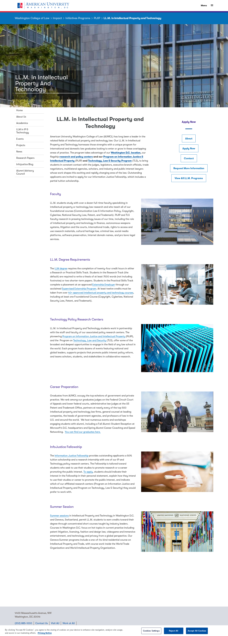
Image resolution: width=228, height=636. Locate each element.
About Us (21, 116)
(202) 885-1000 (23, 623)
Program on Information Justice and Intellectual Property (93, 336)
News (19, 151)
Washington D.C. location (126, 152)
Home (19, 110)
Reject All (173, 631)
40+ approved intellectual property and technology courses (100, 292)
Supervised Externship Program (79, 288)
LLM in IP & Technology (22, 131)
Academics (22, 123)
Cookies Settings (151, 631)
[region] (114, 630)
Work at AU (69, 623)
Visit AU (55, 623)
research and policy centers (76, 156)
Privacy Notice (45, 633)
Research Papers (25, 158)
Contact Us (41, 623)
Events (20, 139)
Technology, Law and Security (89, 340)
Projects (20, 145)
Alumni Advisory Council (25, 172)
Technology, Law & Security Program (110, 160)
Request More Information (188, 168)
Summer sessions (59, 515)
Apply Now (188, 148)
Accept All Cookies (197, 631)
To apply (88, 471)
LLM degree (61, 268)
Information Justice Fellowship (71, 455)
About (188, 138)
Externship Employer (103, 284)
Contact (189, 158)
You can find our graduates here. (83, 432)
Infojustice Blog (24, 164)
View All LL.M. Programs (189, 178)
